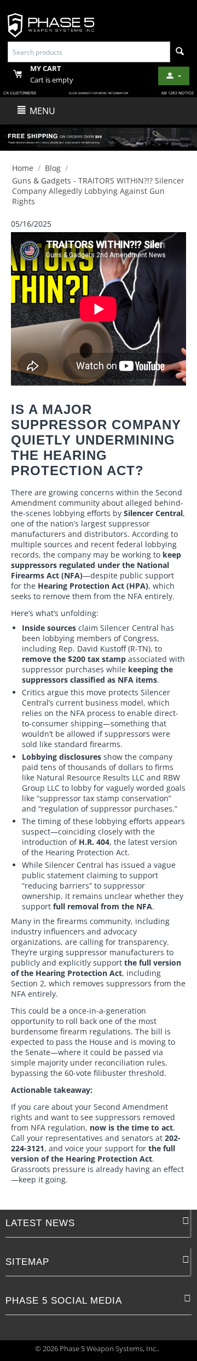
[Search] (179, 52)
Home (22, 168)
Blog (53, 168)
